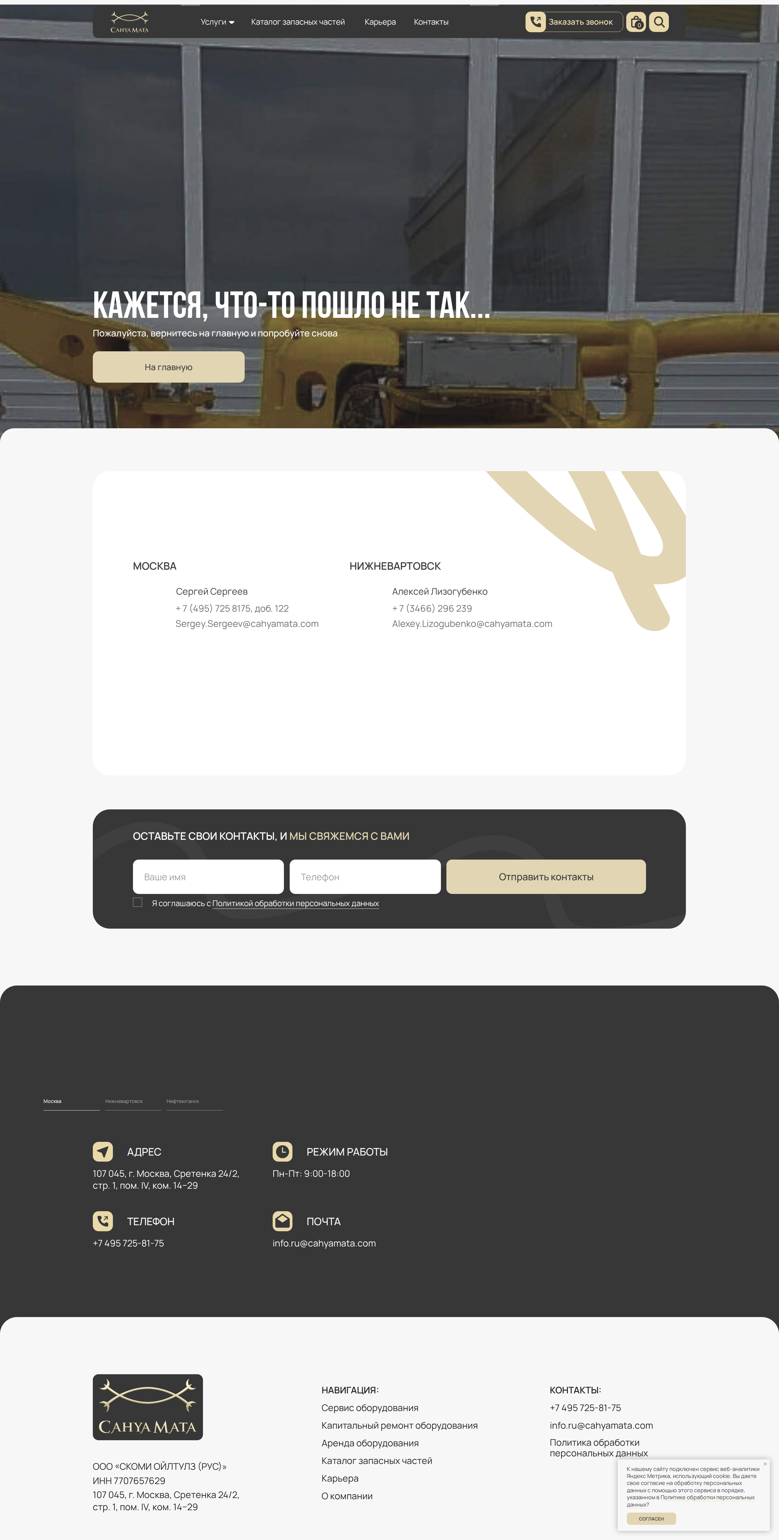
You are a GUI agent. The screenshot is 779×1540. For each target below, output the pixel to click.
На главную (169, 367)
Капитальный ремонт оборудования (400, 1425)
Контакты (431, 21)
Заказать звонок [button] (581, 21)
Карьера (380, 21)
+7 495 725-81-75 (128, 1243)
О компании (347, 1496)
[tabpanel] (389, 1213)
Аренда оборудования (370, 1443)
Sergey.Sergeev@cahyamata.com (247, 623)
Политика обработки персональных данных (599, 1447)
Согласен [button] (651, 1519)
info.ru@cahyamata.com (324, 1243)
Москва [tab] (52, 1101)
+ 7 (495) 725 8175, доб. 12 (230, 608)
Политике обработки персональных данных (691, 1500)
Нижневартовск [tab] (124, 1101)
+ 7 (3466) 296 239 (432, 608)
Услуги (213, 21)
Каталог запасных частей (298, 21)
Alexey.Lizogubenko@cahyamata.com (472, 623)
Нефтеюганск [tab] (183, 1101)
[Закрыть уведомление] (765, 1464)
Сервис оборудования (370, 1407)
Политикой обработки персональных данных (295, 903)
